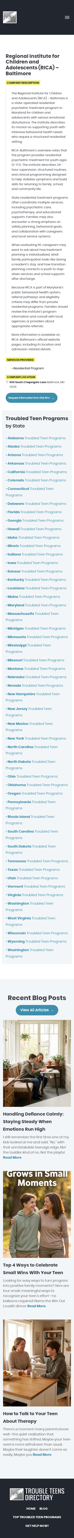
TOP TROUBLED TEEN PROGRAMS (37, 1517)
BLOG (43, 1508)
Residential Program (28, 368)
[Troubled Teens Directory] (10, 17)
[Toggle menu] (67, 17)
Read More (12, 1157)
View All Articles (34, 1010)
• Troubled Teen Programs (36, 438)
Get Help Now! (37, 1525)
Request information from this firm (29, 398)
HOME (31, 1508)
